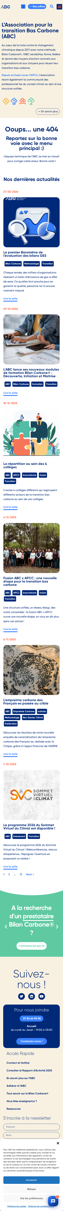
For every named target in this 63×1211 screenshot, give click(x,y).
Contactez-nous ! (32, 1041)
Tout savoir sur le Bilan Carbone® (28, 1093)
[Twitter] (21, 996)
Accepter (31, 1180)
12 (21, 874)
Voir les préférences (31, 1198)
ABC (7, 384)
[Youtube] (41, 996)
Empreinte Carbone (23, 711)
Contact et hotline (18, 1063)
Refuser (31, 1189)
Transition (47, 263)
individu (42, 711)
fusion (43, 475)
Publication (11, 723)
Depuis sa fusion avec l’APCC (20, 75)
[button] (58, 1143)
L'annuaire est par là (31, 946)
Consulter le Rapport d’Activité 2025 (29, 1070)
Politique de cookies (16, 1206)
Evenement (19, 836)
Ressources (13, 1109)
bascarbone (29, 475)
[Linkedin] (31, 996)
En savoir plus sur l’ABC (21, 1078)
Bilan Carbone (13, 263)
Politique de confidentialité (41, 1206)
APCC (16, 475)
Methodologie (31, 263)
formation (37, 384)
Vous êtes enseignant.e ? (22, 1101)
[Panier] (23, 6)
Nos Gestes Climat (33, 717)
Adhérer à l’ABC (16, 1086)
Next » (30, 874)
